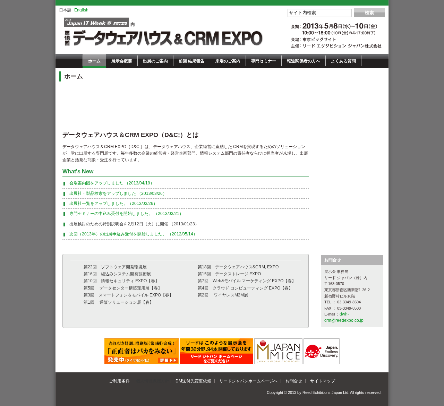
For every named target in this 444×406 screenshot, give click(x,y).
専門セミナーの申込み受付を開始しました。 (126, 213)
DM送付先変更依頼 (193, 381)
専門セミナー (263, 61)
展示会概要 (121, 61)
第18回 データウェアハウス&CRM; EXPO (238, 267)
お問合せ (293, 381)
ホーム (94, 61)
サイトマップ (322, 381)
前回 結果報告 (192, 61)
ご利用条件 (119, 381)
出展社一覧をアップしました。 (113, 203)
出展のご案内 (155, 61)
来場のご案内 (227, 61)
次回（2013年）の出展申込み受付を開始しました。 (133, 234)
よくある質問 (343, 61)
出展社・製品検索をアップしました (118, 193)
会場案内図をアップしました (111, 183)
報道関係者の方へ (303, 61)
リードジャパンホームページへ (248, 381)
